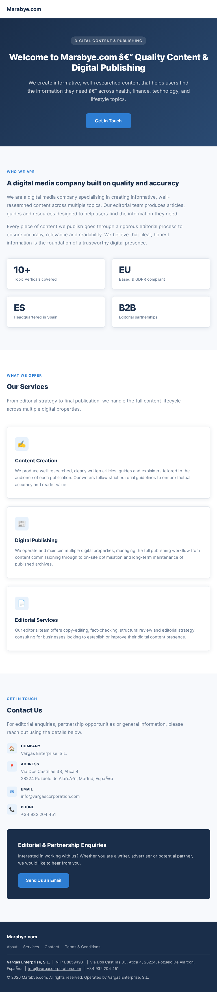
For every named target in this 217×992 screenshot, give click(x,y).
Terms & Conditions (82, 947)
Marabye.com (24, 9)
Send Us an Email (43, 880)
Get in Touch (108, 121)
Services (31, 947)
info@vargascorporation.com (54, 968)
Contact (52, 947)
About (12, 947)
